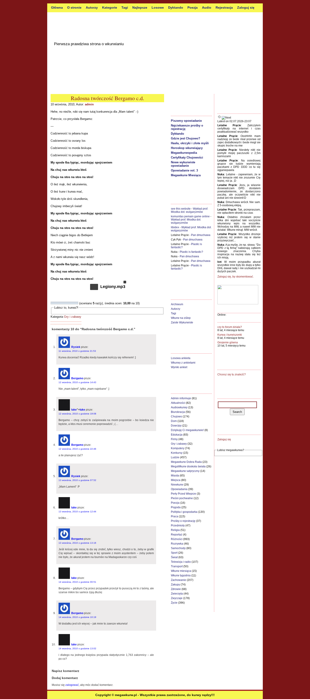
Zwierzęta (177, 593)
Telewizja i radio (181, 561)
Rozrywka (177, 543)
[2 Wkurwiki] (55, 303)
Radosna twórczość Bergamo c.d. (107, 98)
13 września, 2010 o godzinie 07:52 (77, 480)
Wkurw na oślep (181, 318)
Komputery (177, 448)
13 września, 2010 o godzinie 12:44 (77, 511)
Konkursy (176, 452)
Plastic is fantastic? (191, 251)
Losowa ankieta (180, 358)
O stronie (74, 7)
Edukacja (176, 434)
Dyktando (175, 7)
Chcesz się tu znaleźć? (231, 374)
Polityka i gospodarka (184, 511)
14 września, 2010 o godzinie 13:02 (77, 648)
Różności (176, 539)
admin (89, 104)
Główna (57, 7)
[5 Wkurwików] (63, 303)
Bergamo (77, 378)
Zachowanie (178, 580)
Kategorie (109, 7)
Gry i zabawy (72, 316)
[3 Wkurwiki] (57, 303)
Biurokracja (178, 412)
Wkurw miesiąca (181, 571)
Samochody (178, 548)
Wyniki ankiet (179, 367)
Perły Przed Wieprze (183, 493)
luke (74, 409)
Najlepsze (139, 7)
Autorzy (92, 7)
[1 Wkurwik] (52, 303)
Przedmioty (178, 525)
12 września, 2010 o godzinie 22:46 (77, 449)
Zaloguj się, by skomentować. (235, 276)
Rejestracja (224, 7)
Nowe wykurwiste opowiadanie (183, 164)
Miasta (175, 475)
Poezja (192, 7)
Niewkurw (177, 484)
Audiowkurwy (179, 407)
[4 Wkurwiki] (60, 303)
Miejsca (175, 480)
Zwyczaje (176, 598)
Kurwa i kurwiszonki (229, 334)
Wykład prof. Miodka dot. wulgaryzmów (189, 210)
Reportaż (176, 534)
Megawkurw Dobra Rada (186, 462)
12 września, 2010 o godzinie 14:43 (77, 382)
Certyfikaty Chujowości (187, 157)
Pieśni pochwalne (182, 498)
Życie (174, 602)
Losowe (158, 7)
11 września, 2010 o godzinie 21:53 (77, 351)
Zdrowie (176, 589)
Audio (206, 7)
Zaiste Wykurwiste (182, 322)
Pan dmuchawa (200, 235)
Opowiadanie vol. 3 (184, 170)
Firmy (174, 439)
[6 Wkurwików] (65, 303)
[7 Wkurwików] (68, 303)
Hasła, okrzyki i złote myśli (190, 143)
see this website (181, 208)
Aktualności (178, 402)
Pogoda (176, 507)
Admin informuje (181, 398)
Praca (174, 516)
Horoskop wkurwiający (187, 148)
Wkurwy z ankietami (183, 362)
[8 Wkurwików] (71, 303)
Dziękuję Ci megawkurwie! (187, 430)
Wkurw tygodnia (181, 575)
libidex (175, 227)
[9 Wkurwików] (74, 303)
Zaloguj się (245, 7)
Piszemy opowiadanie (186, 120)
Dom (174, 421)
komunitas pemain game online (190, 216)
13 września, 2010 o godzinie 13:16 (77, 543)
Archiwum (177, 304)
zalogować (72, 685)
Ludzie (175, 457)
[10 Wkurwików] (76, 303)
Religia (175, 530)
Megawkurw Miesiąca (186, 175)
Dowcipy (176, 425)
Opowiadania (179, 489)
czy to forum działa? (229, 327)
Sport (174, 552)
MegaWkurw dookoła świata (188, 466)
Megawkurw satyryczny (185, 471)
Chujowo (176, 416)
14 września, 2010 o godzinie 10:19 (77, 617)
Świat (174, 557)
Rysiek (75, 347)
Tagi (124, 7)
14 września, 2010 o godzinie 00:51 (77, 582)
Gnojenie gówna (227, 342)
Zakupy (175, 584)
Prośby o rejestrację (183, 521)
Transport (177, 566)
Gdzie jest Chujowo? (185, 138)
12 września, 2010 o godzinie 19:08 (77, 413)
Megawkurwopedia (184, 152)
